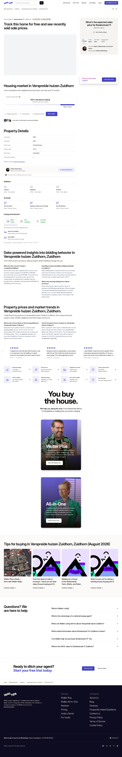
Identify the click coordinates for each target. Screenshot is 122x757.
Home (5, 682)
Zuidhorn (17, 9)
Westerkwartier (8, 9)
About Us (94, 697)
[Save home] (116, 9)
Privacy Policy (96, 717)
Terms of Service (97, 721)
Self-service (66, 3)
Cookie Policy (96, 725)
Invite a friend (67, 713)
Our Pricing (92, 3)
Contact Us (95, 713)
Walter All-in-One (69, 701)
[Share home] (113, 9)
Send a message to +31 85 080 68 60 (41, 738)
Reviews (84, 3)
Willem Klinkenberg (101, 50)
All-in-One (76, 3)
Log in (100, 3)
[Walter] (8, 3)
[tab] (10, 221)
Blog (92, 701)
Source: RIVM (7, 242)
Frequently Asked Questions (103, 709)
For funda (65, 717)
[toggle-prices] (93, 32)
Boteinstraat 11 (43, 9)
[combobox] (29, 3)
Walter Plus (66, 697)
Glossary (94, 705)
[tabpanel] (40, 233)
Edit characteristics (19, 161)
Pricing (64, 709)
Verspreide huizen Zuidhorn (29, 9)
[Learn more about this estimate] (49, 19)
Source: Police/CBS (17, 242)
